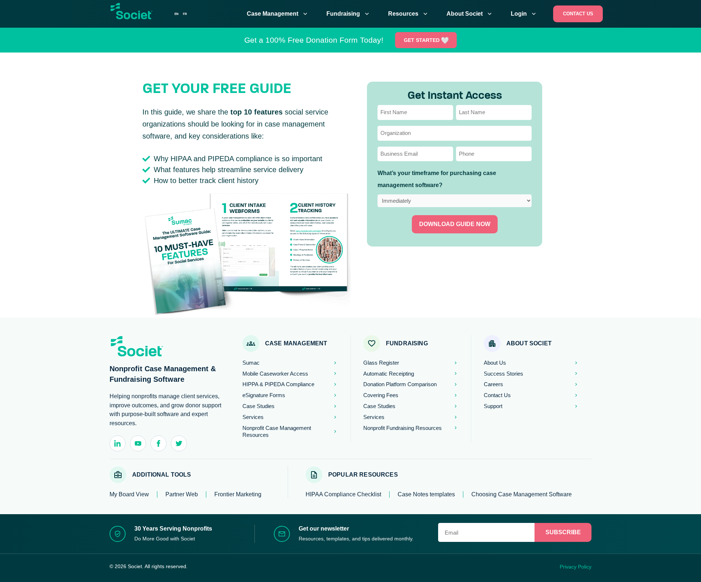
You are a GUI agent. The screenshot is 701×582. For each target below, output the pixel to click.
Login (524, 13)
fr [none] (185, 14)
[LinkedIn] (118, 443)
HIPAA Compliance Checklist (343, 494)
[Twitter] (179, 443)
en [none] (177, 14)
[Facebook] (158, 443)
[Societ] (141, 15)
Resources (408, 13)
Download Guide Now (454, 224)
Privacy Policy (575, 567)
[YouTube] (138, 443)
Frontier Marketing (237, 494)
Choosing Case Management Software (521, 494)
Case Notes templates (426, 494)
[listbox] (180, 13)
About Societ (470, 13)
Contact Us (578, 13)
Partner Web (181, 494)
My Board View (129, 494)
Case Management (278, 13)
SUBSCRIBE (563, 532)
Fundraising (348, 13)
